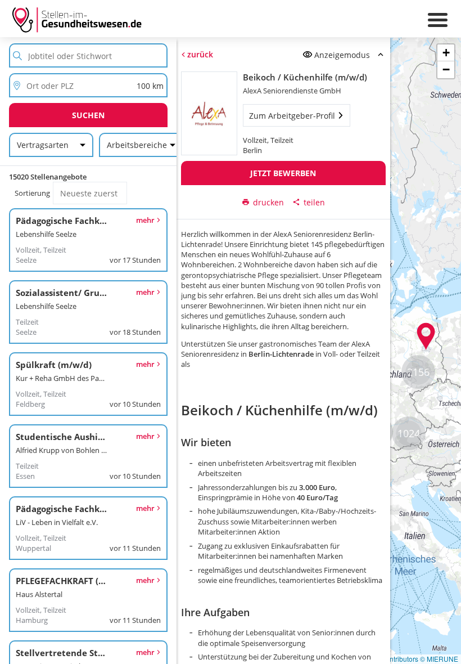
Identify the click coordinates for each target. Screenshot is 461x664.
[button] (426, 336)
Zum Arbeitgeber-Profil (291, 115)
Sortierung (32, 193)
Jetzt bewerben (283, 173)
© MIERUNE (439, 658)
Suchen (88, 115)
